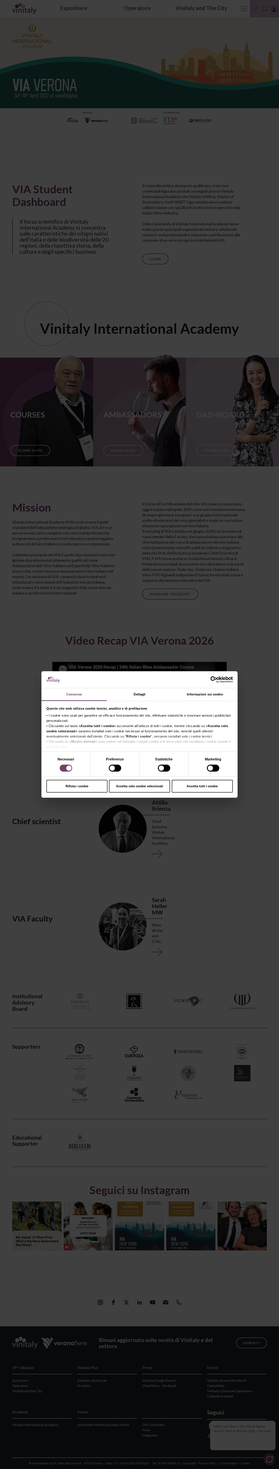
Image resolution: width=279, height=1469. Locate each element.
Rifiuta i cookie (77, 786)
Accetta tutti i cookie (202, 786)
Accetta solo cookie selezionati (139, 786)
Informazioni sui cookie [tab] (205, 694)
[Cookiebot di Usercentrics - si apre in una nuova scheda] (214, 679)
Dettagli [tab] (140, 694)
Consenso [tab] (74, 694)
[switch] (115, 768)
